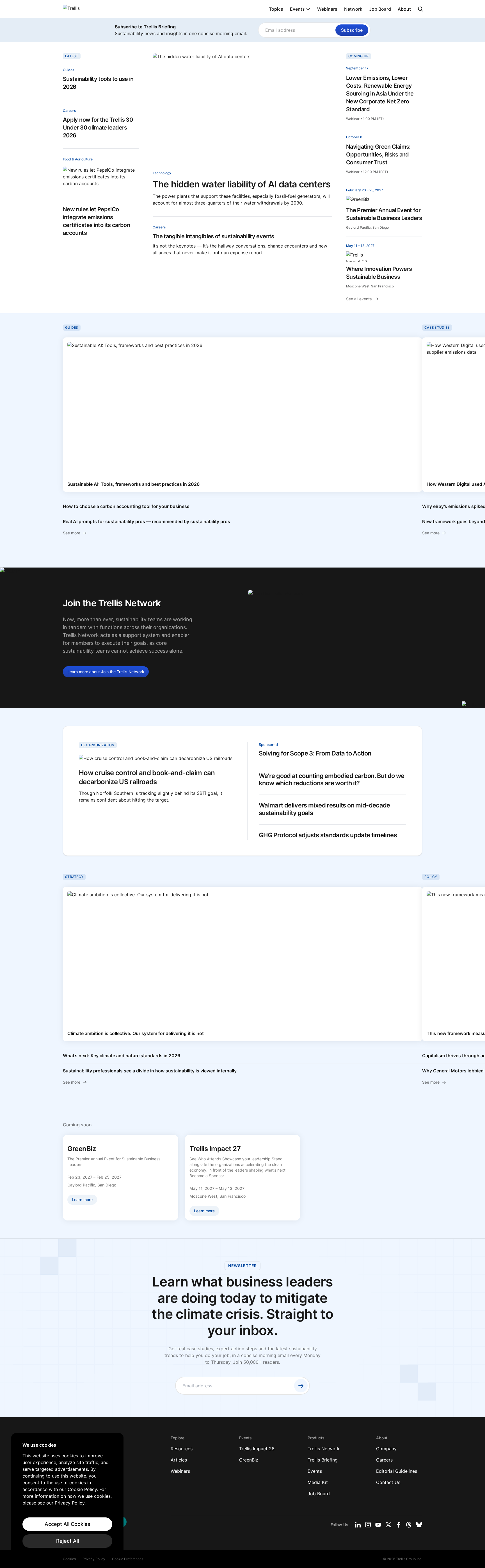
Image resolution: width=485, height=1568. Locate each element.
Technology (162, 173)
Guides (68, 70)
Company (386, 1448)
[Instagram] (368, 1525)
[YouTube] (378, 1525)
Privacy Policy (94, 1559)
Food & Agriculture (78, 159)
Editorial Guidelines (396, 1471)
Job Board (380, 9)
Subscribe (352, 30)
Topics (276, 9)
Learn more (105, 671)
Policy (430, 877)
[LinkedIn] (358, 1525)
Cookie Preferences (127, 1559)
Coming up (358, 56)
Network (353, 9)
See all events (359, 298)
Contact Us (388, 1482)
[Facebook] (398, 1525)
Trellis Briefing (323, 1460)
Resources (182, 1448)
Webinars (327, 9)
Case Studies (437, 327)
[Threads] (408, 1525)
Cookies (69, 1559)
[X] (388, 1525)
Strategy (74, 877)
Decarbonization (98, 745)
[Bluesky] (419, 1525)
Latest (71, 56)
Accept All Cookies (67, 1524)
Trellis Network (324, 1448)
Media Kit (318, 1482)
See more (71, 532)
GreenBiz (248, 1460)
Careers (69, 110)
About (404, 9)
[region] (67, 1495)
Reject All (67, 1541)
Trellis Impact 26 (256, 1448)
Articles (179, 1460)
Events (297, 9)
